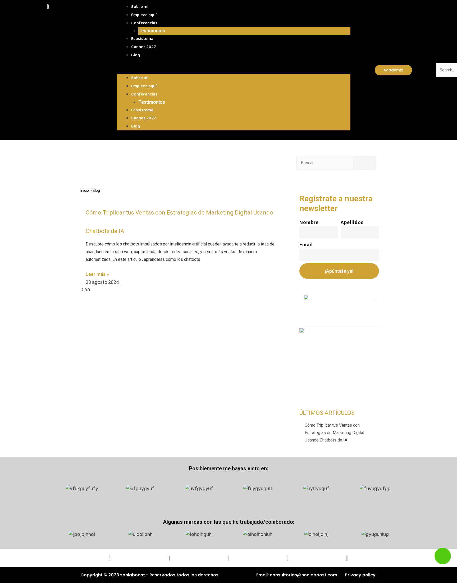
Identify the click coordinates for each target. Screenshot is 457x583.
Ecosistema (142, 38)
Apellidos (352, 222)
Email (306, 244)
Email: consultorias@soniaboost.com (296, 575)
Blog (135, 55)
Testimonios (151, 30)
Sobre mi (139, 6)
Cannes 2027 (143, 47)
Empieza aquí (144, 15)
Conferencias (144, 23)
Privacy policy (360, 575)
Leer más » (97, 274)
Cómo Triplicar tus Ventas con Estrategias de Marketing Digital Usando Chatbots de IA (334, 433)
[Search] (363, 164)
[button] (233, 70)
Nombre (309, 222)
